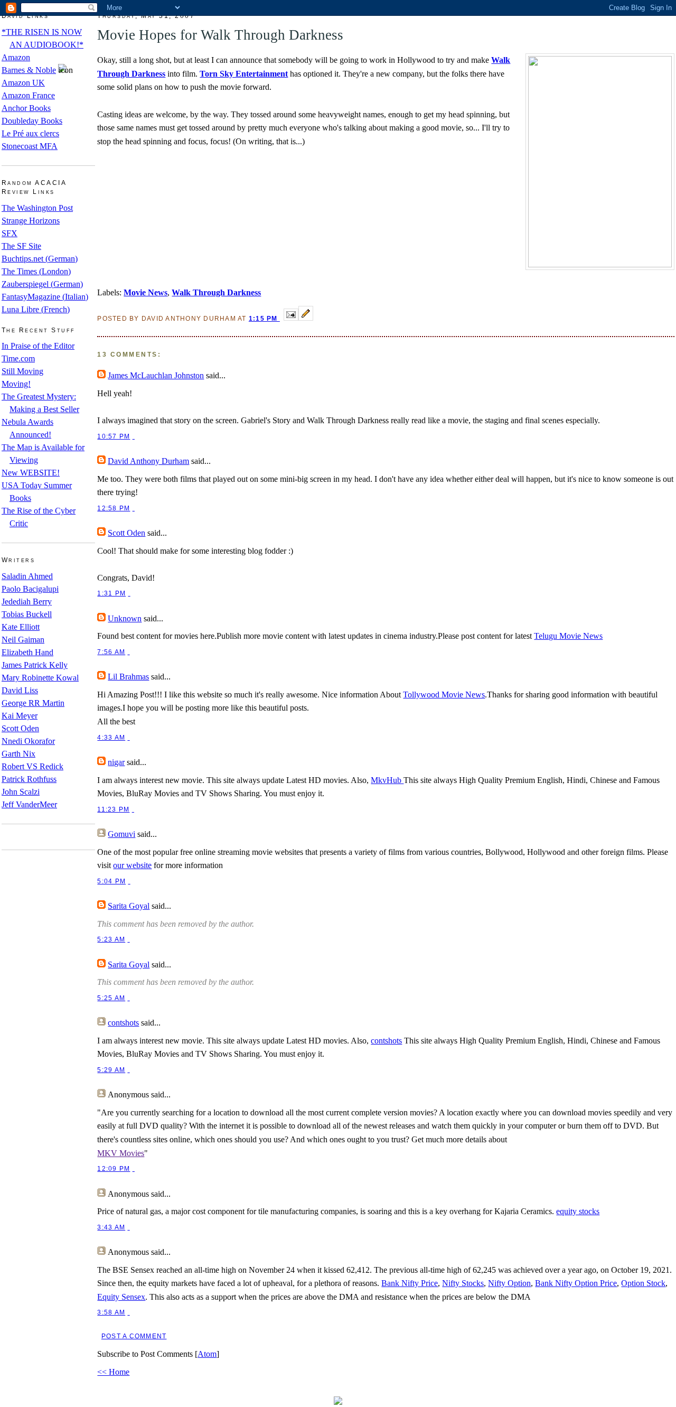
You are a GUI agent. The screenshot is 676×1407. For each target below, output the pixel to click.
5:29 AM (111, 1070)
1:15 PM (264, 318)
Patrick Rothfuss (29, 779)
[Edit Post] (305, 317)
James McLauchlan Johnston (156, 375)
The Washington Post (37, 207)
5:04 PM (111, 881)
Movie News (145, 292)
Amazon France (28, 95)
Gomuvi (121, 834)
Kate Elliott (21, 626)
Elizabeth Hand (27, 652)
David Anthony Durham (148, 460)
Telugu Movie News (568, 635)
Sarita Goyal (128, 905)
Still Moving (22, 371)
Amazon (16, 57)
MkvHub (387, 780)
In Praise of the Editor (38, 345)
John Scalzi (21, 791)
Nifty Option (509, 1283)
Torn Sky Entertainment (244, 73)
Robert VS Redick (32, 766)
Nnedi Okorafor (28, 741)
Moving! (16, 383)
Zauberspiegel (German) (42, 283)
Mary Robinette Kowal (40, 677)
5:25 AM (111, 998)
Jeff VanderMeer (29, 804)
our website (132, 865)
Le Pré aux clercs (30, 133)
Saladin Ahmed (27, 576)
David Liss (20, 690)
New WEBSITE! (31, 472)
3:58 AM (111, 1312)
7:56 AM (111, 652)
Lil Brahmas (128, 676)
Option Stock (643, 1283)
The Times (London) (36, 271)
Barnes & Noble (29, 70)
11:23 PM (113, 809)
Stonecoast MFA (30, 146)
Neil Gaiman (23, 639)
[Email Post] (291, 317)
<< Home (113, 1371)
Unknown (125, 618)
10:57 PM (113, 436)
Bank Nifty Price (409, 1283)
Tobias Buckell (27, 614)
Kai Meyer (19, 715)
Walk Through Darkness (216, 292)
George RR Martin (33, 702)
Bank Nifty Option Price (576, 1283)
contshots (123, 1022)
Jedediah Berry (27, 601)
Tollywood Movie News (444, 694)
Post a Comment (133, 1336)
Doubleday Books (32, 120)
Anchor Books (26, 108)
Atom (207, 1353)
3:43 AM (111, 1227)
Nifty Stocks (463, 1283)
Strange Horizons (31, 220)
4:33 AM (111, 737)
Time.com (18, 358)
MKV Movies (120, 1153)
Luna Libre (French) (36, 309)
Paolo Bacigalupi (30, 588)
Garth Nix (18, 753)
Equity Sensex (121, 1296)
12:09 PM (113, 1168)
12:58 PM (113, 508)
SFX (9, 233)
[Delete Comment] (134, 436)
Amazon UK (23, 82)
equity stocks (577, 1211)
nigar (116, 762)
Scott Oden (20, 728)
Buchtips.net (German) (40, 258)
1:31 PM (111, 593)
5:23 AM (111, 939)
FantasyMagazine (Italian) (45, 296)
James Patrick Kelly (35, 664)
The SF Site (21, 245)
